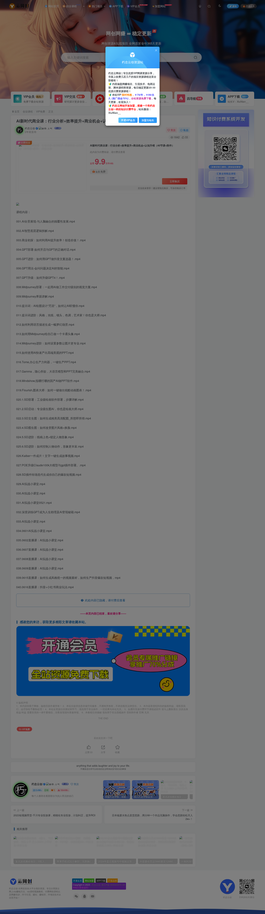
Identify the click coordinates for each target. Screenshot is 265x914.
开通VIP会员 (128, 120)
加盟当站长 (148, 120)
